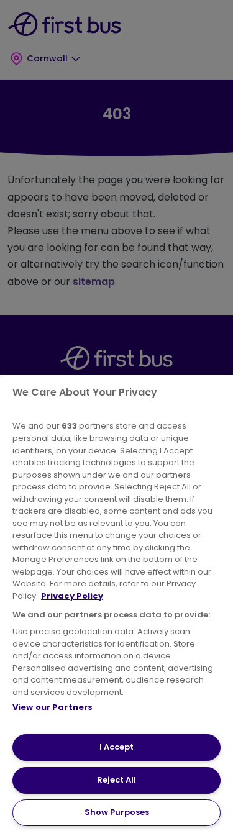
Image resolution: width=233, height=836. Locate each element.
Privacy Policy (72, 596)
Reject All (116, 780)
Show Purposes (117, 812)
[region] (116, 605)
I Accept (116, 747)
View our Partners (52, 707)
